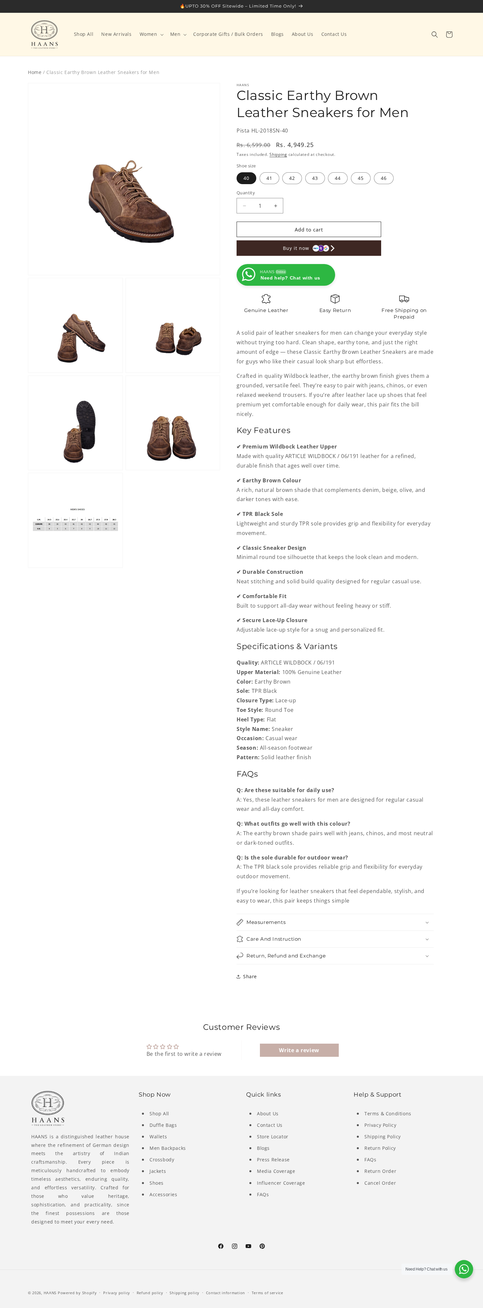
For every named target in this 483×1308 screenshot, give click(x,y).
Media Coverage (276, 1171)
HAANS (50, 1292)
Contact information (225, 1292)
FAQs (263, 1194)
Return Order (380, 1171)
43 (315, 178)
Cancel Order (380, 1183)
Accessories (163, 1194)
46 (384, 178)
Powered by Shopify (77, 1292)
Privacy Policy (380, 1125)
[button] (151, 34)
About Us (268, 1113)
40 (246, 178)
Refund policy (150, 1292)
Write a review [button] (299, 1050)
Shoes (157, 1183)
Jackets (158, 1171)
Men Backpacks (168, 1148)
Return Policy (380, 1148)
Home (34, 72)
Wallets (158, 1136)
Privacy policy (116, 1292)
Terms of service (267, 1292)
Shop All (159, 1113)
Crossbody (162, 1159)
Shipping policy (184, 1292)
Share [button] (250, 976)
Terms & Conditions (387, 1113)
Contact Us (270, 1125)
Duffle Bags (163, 1125)
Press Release (273, 1159)
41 (269, 178)
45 (361, 178)
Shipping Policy (382, 1136)
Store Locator (272, 1136)
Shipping (278, 154)
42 (292, 178)
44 (338, 178)
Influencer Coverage (281, 1183)
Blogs (263, 1148)
